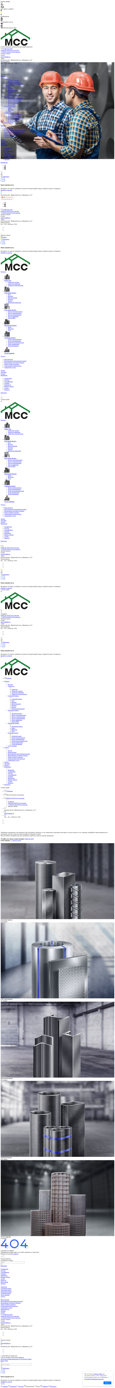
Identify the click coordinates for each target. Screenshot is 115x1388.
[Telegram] (5, 165)
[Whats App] (5, 167)
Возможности (5, 1309)
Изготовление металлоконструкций (15, 130)
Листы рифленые (13, 103)
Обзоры (3, 1311)
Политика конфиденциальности (10, 1359)
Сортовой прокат (9, 85)
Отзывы (6, 153)
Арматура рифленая (14, 82)
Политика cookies (26, 1359)
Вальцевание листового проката (14, 132)
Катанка (10, 92)
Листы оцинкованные (14, 101)
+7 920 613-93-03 (16, 840)
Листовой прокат (9, 97)
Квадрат (10, 88)
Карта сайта (4, 1282)
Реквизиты (7, 154)
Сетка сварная (8, 122)
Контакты (4, 162)
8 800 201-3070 (7, 49)
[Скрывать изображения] (2, 20)
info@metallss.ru (5, 57)
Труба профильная (13, 119)
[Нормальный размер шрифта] (2, 5)
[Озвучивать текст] (2, 24)
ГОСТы (6, 150)
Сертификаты (8, 151)
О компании (8, 148)
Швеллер (10, 109)
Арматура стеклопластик (15, 84)
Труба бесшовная (13, 121)
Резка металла (8, 129)
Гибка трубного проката (11, 133)
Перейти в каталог (6, 190)
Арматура (7, 79)
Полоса (10, 93)
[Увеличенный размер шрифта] (2, 7)
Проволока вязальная (14, 95)
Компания (4, 145)
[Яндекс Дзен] (5, 169)
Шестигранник (12, 90)
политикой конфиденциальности (94, 1379)
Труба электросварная (14, 114)
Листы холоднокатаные (15, 98)
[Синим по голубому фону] (1, 15)
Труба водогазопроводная (16, 118)
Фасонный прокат (10, 106)
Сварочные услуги (10, 137)
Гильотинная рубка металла (12, 135)
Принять (107, 1383)
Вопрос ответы (9, 156)
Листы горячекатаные (14, 100)
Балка (9, 108)
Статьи (6, 158)
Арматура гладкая (13, 80)
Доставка (4, 142)
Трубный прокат (9, 113)
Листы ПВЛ (11, 105)
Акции (3, 140)
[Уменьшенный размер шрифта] (1, 3)
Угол (9, 111)
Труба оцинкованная (14, 116)
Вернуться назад (6, 1254)
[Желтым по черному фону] (1, 13)
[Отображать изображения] (2, 18)
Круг (9, 87)
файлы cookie (98, 1374)
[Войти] (1, 174)
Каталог (3, 76)
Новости (7, 159)
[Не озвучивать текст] (2, 26)
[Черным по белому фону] (1, 11)
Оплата (3, 143)
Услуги (3, 126)
